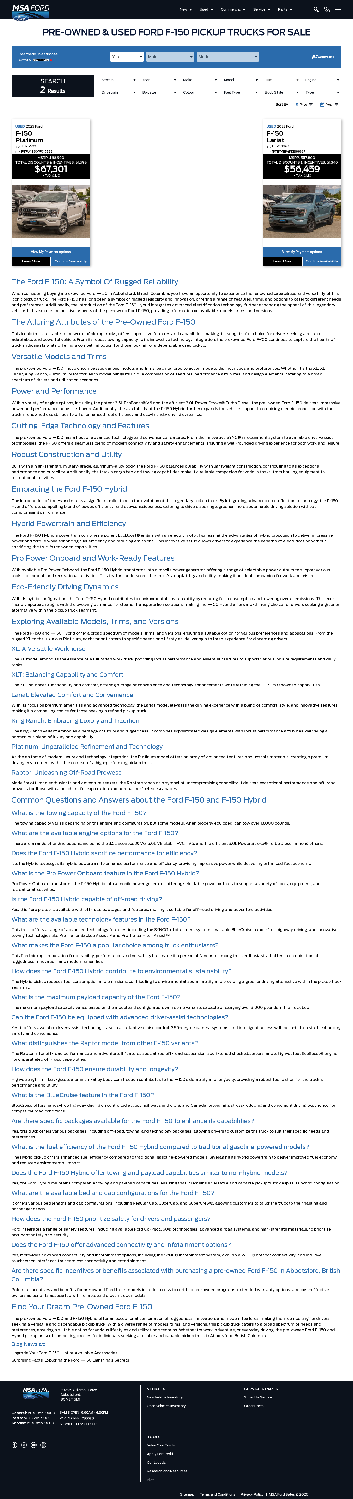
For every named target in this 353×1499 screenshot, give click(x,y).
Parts (282, 9)
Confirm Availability (71, 261)
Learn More (31, 261)
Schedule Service (258, 1397)
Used (204, 9)
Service (259, 9)
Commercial (231, 9)
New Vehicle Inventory (165, 1397)
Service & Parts (261, 1389)
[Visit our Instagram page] (43, 1445)
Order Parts (254, 1406)
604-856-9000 (41, 1413)
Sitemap (187, 1494)
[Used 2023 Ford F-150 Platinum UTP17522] (51, 212)
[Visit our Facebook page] (14, 1445)
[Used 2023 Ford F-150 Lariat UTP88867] (302, 212)
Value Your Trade (161, 1445)
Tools (154, 1437)
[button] (51, 252)
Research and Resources (167, 1471)
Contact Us (156, 1462)
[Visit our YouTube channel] (34, 1445)
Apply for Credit (160, 1454)
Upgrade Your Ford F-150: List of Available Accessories (64, 1353)
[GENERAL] (327, 9)
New (183, 9)
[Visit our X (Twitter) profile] (24, 1445)
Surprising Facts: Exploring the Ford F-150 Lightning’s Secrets (70, 1360)
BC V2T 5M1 (70, 1399)
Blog (151, 1480)
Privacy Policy (252, 1494)
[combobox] (127, 57)
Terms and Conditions (217, 1494)
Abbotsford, (71, 1395)
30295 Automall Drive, (79, 1390)
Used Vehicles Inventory (166, 1406)
